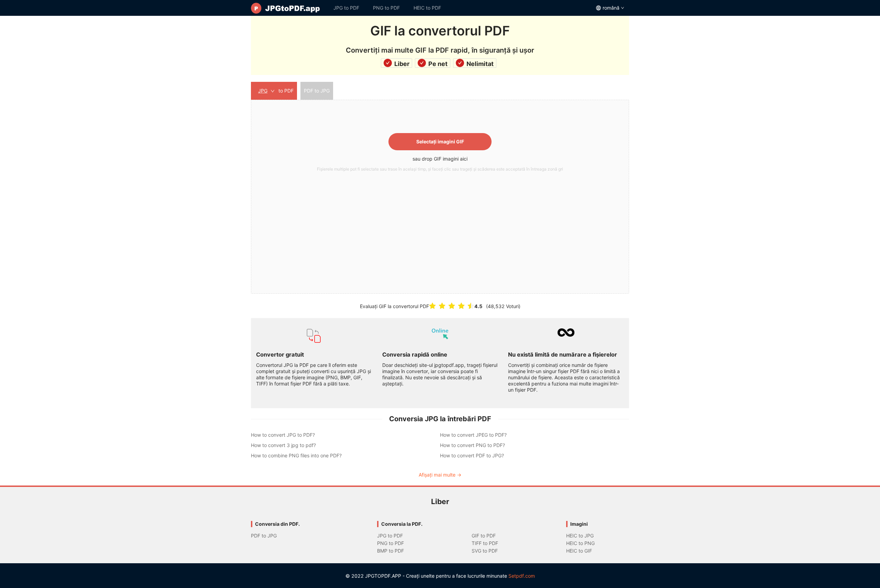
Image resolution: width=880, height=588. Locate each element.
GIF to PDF (484, 535)
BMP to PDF (390, 551)
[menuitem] (289, 8)
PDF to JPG (264, 535)
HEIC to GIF (579, 551)
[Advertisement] (440, 226)
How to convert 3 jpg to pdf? (283, 445)
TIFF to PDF (485, 543)
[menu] (440, 8)
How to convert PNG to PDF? (472, 445)
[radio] (432, 306)
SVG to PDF (485, 551)
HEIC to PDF (427, 8)
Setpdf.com (521, 576)
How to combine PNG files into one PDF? (296, 455)
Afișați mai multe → (440, 475)
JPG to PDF (346, 8)
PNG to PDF (386, 8)
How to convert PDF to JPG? (472, 455)
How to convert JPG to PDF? (283, 435)
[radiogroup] (451, 306)
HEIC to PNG (580, 543)
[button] (440, 196)
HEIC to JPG (580, 535)
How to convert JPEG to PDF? (473, 435)
